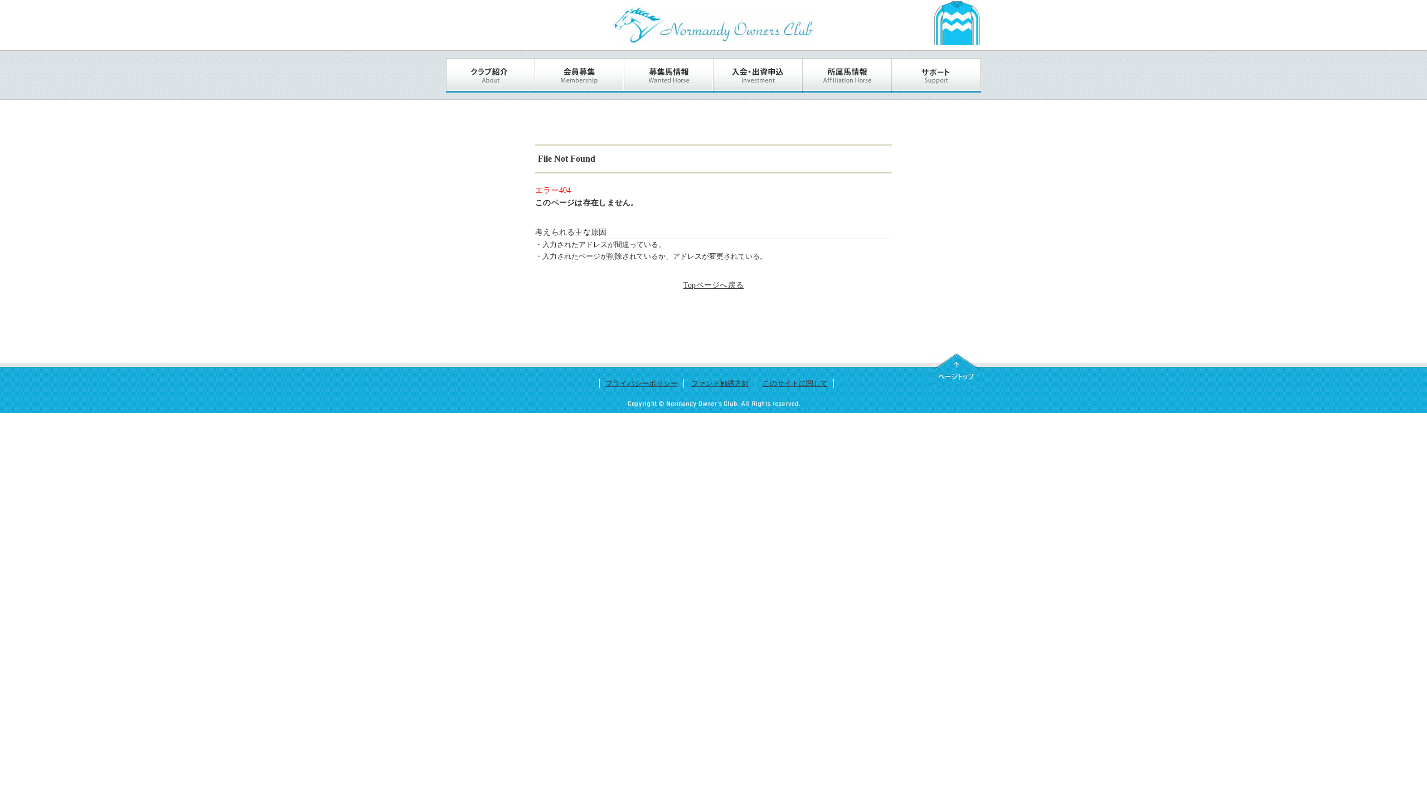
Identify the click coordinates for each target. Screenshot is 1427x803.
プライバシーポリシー (641, 383)
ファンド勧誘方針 (720, 383)
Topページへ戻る (713, 285)
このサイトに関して (795, 383)
